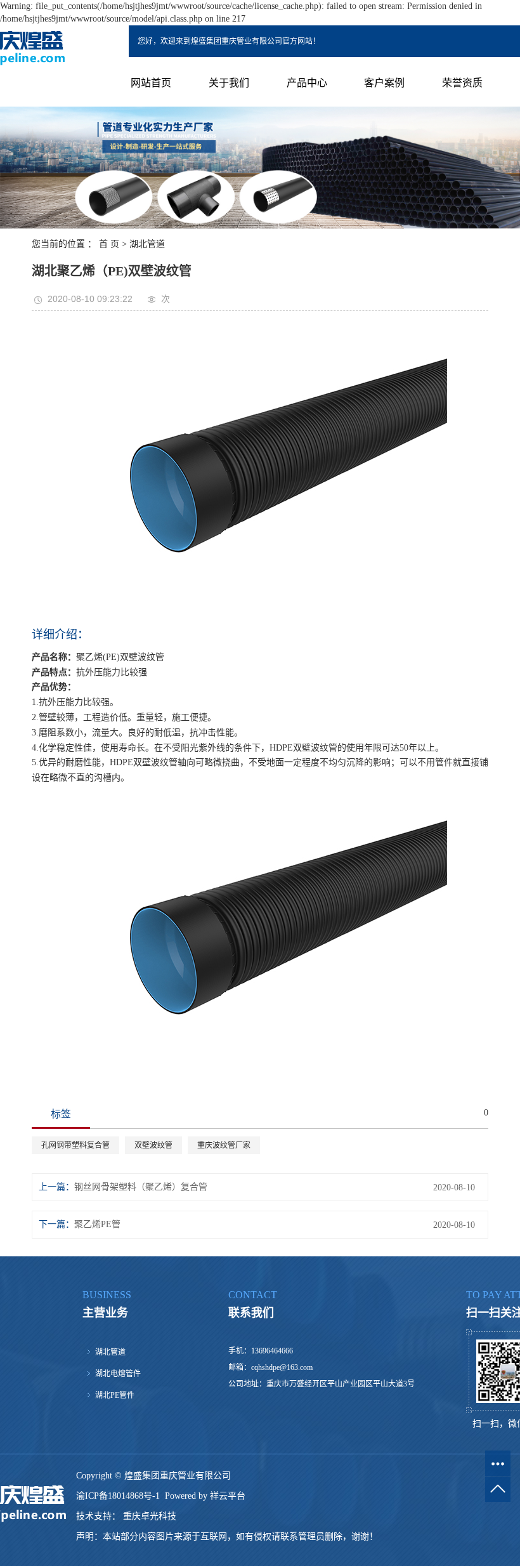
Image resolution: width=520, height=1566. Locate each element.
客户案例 (384, 82)
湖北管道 (147, 244)
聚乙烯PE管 (97, 1224)
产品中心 (307, 82)
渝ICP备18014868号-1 (118, 1496)
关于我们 (229, 82)
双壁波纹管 (153, 1145)
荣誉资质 (462, 82)
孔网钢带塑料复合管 (75, 1145)
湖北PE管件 (114, 1395)
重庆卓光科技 (148, 1516)
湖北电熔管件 (118, 1373)
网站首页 (151, 82)
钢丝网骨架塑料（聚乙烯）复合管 (140, 1187)
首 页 (109, 244)
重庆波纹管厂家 (223, 1145)
